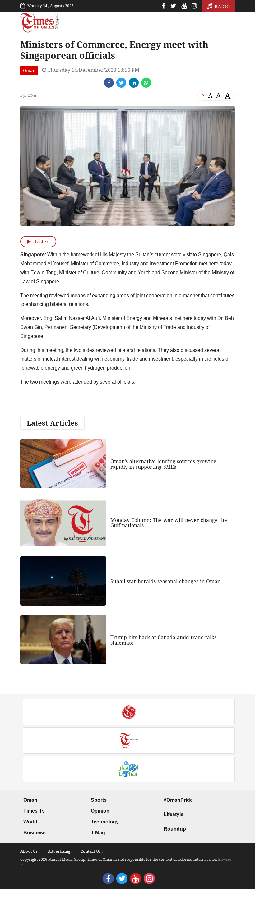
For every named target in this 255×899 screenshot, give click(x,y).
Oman (29, 70)
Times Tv (34, 811)
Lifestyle (173, 814)
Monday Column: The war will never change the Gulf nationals (168, 523)
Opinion (100, 811)
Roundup (175, 829)
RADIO (221, 6)
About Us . (29, 851)
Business (34, 832)
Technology (105, 821)
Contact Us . (92, 851)
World (30, 821)
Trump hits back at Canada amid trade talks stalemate (163, 640)
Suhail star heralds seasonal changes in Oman (165, 581)
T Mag (98, 832)
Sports (99, 800)
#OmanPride (178, 800)
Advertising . (60, 851)
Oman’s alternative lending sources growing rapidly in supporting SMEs (163, 464)
